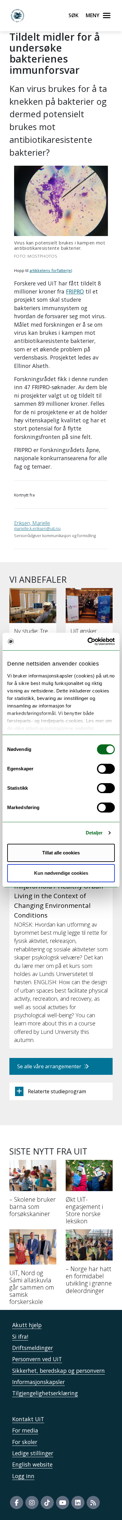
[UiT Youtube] (62, 1502)
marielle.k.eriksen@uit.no (37, 528)
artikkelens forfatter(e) (50, 270)
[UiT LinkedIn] (77, 1502)
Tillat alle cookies (61, 852)
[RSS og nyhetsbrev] (93, 1502)
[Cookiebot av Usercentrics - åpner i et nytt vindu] (88, 641)
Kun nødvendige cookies (61, 873)
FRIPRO (75, 291)
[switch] (106, 769)
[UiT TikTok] (47, 1502)
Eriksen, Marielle (32, 523)
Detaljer (94, 832)
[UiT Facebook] (16, 1502)
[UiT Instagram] (31, 1502)
